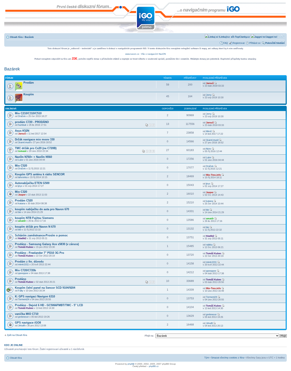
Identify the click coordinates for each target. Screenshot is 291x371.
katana (21, 203)
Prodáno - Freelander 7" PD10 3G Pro (39, 252)
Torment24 (23, 299)
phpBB (131, 364)
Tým (206, 357)
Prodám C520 (24, 200)
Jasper (22, 194)
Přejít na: (149, 335)
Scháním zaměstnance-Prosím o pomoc (41, 235)
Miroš (209, 131)
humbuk (22, 125)
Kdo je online (13, 345)
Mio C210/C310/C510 (28, 113)
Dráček (22, 116)
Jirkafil (21, 325)
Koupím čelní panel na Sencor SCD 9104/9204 (45, 287)
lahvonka (22, 177)
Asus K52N (22, 130)
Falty (20, 290)
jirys (20, 186)
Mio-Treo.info (213, 175)
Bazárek (29, 37)
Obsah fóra (16, 37)
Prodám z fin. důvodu (29, 261)
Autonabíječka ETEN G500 (32, 183)
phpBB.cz (153, 366)
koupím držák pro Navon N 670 (35, 226)
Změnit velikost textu (281, 36)
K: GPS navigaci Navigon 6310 (35, 296)
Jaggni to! (271, 37)
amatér (22, 221)
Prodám (28, 82)
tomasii (22, 151)
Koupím (28, 94)
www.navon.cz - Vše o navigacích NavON (145, 54)
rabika (209, 244)
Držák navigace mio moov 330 (35, 139)
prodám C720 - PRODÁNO (32, 122)
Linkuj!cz (224, 37)
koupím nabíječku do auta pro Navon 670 (42, 209)
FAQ (225, 43)
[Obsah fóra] (7, 5)
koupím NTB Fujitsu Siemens (34, 218)
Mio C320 (21, 191)
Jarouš (210, 83)
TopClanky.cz (242, 37)
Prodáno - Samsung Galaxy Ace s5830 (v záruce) (47, 244)
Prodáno (20, 279)
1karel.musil (24, 142)
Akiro (208, 148)
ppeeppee (23, 273)
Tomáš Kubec (25, 247)
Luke (20, 159)
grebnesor (23, 316)
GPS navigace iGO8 (28, 322)
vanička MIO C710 (26, 313)
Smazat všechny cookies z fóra (227, 357)
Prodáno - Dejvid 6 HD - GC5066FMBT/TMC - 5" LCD (49, 305)
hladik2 (22, 238)
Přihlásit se (255, 43)
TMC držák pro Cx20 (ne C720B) (35, 148)
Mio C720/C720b (25, 270)
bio (19, 212)
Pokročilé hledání (275, 43)
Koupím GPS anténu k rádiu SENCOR (40, 174)
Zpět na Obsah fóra (17, 335)
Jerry (209, 95)
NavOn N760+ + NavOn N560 (33, 156)
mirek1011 (23, 264)
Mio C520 (21, 165)
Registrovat (239, 43)
